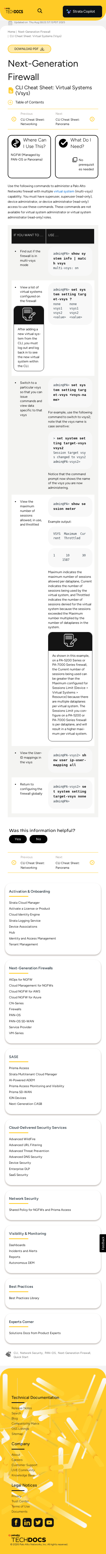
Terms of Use (21, 1506)
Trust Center (20, 1501)
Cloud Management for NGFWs (31, 985)
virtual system (64, 191)
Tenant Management (23, 944)
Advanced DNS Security (25, 1157)
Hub (12, 932)
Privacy (16, 1496)
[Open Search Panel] (40, 11)
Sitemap (17, 1434)
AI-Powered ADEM (22, 1080)
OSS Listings (20, 1429)
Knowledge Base (23, 1475)
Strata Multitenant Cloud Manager (33, 1074)
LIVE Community (23, 1470)
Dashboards (17, 1245)
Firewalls (15, 1009)
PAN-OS (15, 1015)
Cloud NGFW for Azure (25, 997)
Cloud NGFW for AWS (24, 991)
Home (11, 31)
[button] (103, 1243)
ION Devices (17, 1098)
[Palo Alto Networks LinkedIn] (27, 1526)
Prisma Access (19, 1068)
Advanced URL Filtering (25, 1145)
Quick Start (21, 1357)
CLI (16, 1353)
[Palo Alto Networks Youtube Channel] (49, 1526)
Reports (14, 1257)
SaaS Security (18, 1175)
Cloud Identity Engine (24, 914)
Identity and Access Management (32, 938)
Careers (17, 1460)
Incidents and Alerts (23, 1251)
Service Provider (20, 1027)
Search (16, 1413)
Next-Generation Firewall (34, 31)
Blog (15, 1418)
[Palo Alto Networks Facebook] (16, 1526)
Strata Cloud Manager (24, 902)
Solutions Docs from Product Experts (35, 1333)
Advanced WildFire (22, 1139)
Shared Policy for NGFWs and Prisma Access (40, 1210)
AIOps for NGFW (20, 979)
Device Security (20, 1163)
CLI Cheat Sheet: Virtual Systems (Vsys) (35, 36)
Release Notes (22, 1408)
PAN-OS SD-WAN (21, 1021)
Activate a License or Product (29, 908)
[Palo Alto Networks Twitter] (38, 1526)
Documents (20, 1511)
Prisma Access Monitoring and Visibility (36, 1086)
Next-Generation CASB (25, 1104)
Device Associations (23, 926)
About (16, 1455)
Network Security (31, 1353)
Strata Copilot (84, 11)
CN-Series (16, 1003)
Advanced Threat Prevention (29, 1151)
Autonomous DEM (21, 1263)
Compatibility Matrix (25, 1423)
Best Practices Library (24, 1298)
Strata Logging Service (25, 920)
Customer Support (24, 1465)
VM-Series (16, 1033)
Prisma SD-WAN (20, 1092)
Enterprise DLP (19, 1169)
